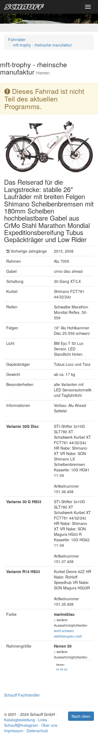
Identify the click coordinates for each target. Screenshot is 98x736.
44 (57, 669)
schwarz (68, 630)
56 (61, 669)
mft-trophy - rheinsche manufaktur (42, 45)
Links (42, 719)
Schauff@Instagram (21, 725)
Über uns (49, 725)
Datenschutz (37, 730)
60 (66, 669)
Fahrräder (17, 39)
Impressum (13, 730)
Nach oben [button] (81, 716)
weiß (57, 630)
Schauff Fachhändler (22, 695)
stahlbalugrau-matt (68, 636)
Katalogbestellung (19, 719)
